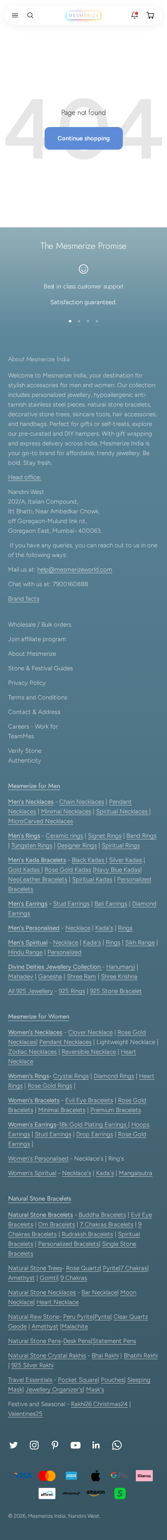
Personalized (64, 952)
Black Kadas (89, 860)
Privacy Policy (27, 682)
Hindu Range (25, 952)
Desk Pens (77, 1341)
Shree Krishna (119, 976)
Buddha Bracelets (102, 1214)
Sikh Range (140, 942)
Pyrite (111, 1268)
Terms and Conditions (37, 697)
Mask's (95, 1389)
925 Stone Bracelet (116, 991)
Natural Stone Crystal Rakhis (47, 1355)
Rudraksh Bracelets (87, 1234)
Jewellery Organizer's (54, 1389)
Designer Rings (77, 845)
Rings (125, 928)
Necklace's (76, 1173)
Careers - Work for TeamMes (33, 731)
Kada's (104, 928)
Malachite (75, 1326)
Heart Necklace (57, 1302)
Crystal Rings (71, 1076)
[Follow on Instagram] (34, 1445)
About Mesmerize (32, 653)
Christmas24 (110, 1404)
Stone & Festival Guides (40, 668)
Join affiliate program (37, 639)
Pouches (112, 1379)
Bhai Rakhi (105, 1355)
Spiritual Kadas (92, 879)
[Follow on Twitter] (13, 1445)
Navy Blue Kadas (117, 869)
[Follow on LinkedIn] (96, 1445)
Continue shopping (84, 138)
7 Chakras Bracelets (106, 1224)
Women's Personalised (38, 1158)
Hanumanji (120, 966)
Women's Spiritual (32, 1173)
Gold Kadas (24, 869)
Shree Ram (81, 976)
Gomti (48, 1278)
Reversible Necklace (89, 1051)
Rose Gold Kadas (68, 869)
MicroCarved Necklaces (40, 821)
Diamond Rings (114, 1076)
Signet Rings (105, 835)
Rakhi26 (82, 1404)
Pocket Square (78, 1379)
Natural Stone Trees (35, 1268)
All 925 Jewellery (30, 991)
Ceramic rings (64, 835)
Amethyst (21, 1278)
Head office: (24, 477)
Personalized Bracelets (68, 1244)
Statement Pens (114, 1341)
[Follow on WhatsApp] (116, 1445)
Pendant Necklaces (65, 1042)
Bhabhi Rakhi (141, 1355)
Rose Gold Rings (50, 1085)
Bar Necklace (99, 1292)
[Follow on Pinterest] (54, 1445)
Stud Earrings (71, 903)
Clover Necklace (90, 1032)
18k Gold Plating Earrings (93, 1124)
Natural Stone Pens (34, 1341)
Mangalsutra (135, 1173)
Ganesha (50, 976)
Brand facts (23, 598)
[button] (13, 15)
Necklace (77, 928)
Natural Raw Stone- (35, 1316)
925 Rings (72, 991)
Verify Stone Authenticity (24, 755)
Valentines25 (25, 1413)
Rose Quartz (83, 1268)
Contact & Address (34, 712)
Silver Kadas (125, 860)
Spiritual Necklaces (122, 811)
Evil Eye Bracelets (89, 1100)
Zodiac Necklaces (32, 1051)
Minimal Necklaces (66, 811)
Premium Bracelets (115, 1110)
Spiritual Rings (121, 845)
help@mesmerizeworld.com (74, 569)
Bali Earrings (110, 903)
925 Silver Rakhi (32, 1365)
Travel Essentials (30, 1379)
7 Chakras (133, 1268)
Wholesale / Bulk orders (39, 624)
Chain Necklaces (81, 801)
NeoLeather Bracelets (37, 879)
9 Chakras (73, 1278)
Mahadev (20, 976)
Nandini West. (84, 1516)
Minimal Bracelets (62, 1110)
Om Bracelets (56, 1224)
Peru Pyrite (78, 1316)
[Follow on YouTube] (75, 1445)
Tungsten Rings (31, 845)
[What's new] (134, 15)
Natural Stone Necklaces (42, 1292)
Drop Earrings (94, 1134)
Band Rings (141, 835)
